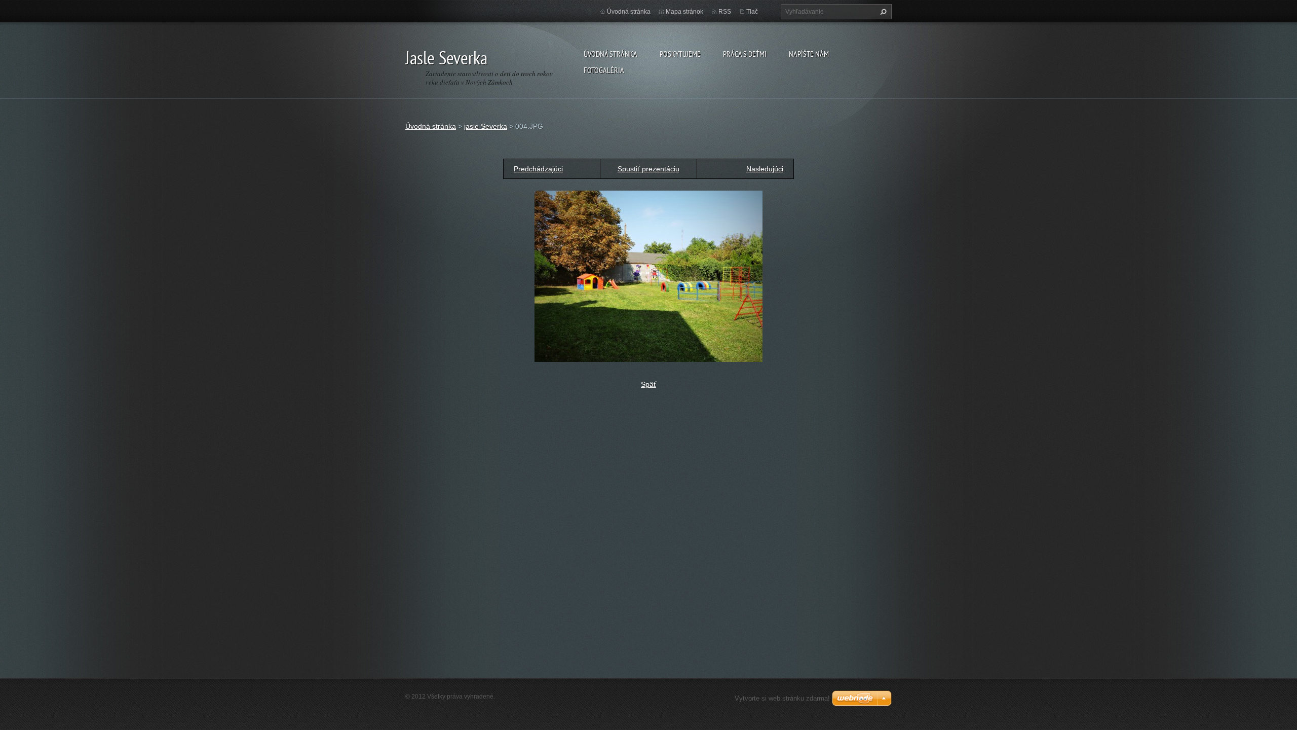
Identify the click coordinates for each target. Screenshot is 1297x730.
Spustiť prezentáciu (648, 169)
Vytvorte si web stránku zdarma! (782, 698)
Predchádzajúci (538, 169)
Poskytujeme (680, 54)
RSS (724, 11)
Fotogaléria (604, 70)
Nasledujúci (764, 169)
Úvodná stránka (610, 54)
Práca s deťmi (745, 54)
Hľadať (882, 11)
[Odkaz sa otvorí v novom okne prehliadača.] (648, 276)
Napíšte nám (809, 54)
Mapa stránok (684, 11)
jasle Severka (485, 126)
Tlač (752, 11)
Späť (648, 384)
